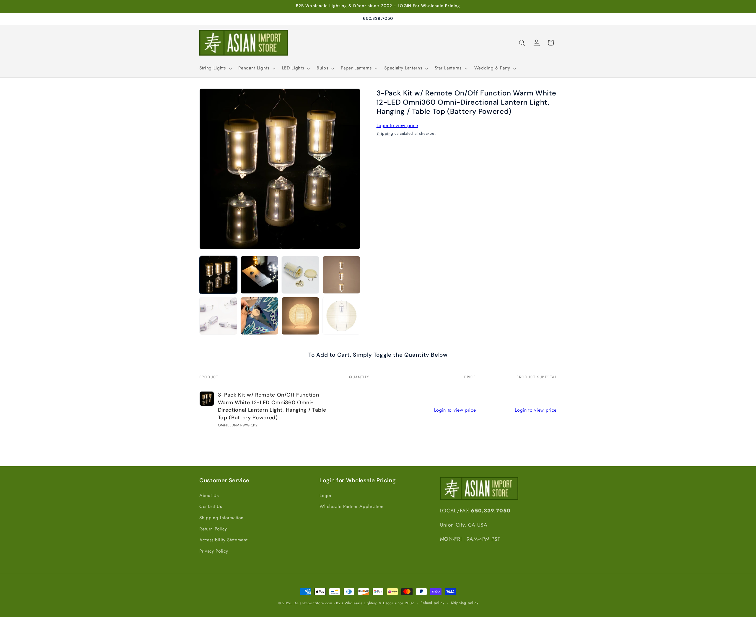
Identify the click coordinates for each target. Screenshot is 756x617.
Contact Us (210, 507)
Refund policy (432, 602)
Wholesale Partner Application (351, 507)
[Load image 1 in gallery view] (218, 275)
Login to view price (397, 125)
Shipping (385, 133)
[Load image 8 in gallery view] (341, 316)
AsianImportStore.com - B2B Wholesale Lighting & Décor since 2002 (354, 603)
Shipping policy (464, 602)
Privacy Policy (213, 551)
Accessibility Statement (223, 540)
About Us (209, 495)
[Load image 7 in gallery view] (300, 316)
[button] (214, 68)
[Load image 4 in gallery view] (341, 275)
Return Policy (213, 529)
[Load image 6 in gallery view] (259, 316)
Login (325, 495)
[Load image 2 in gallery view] (259, 275)
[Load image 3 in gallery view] (300, 275)
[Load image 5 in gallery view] (218, 316)
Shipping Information (221, 517)
